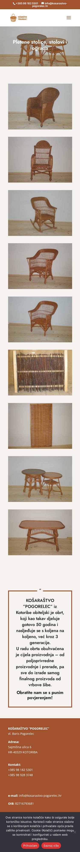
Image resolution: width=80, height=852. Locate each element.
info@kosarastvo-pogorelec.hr (40, 796)
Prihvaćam (30, 845)
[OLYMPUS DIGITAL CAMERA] (40, 129)
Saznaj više (51, 845)
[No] (75, 832)
